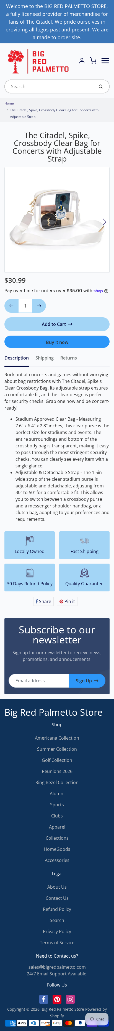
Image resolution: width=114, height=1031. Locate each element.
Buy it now (57, 342)
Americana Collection (57, 738)
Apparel (57, 827)
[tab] (19, 359)
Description (16, 358)
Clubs (57, 816)
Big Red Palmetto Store (53, 712)
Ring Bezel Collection (57, 782)
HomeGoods (57, 849)
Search (57, 920)
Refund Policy (57, 909)
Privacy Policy (57, 931)
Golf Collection (57, 760)
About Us (57, 887)
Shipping (44, 358)
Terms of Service (57, 943)
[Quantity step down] (11, 306)
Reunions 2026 (57, 771)
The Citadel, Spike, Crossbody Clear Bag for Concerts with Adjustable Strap (54, 113)
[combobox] (48, 86)
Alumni (57, 793)
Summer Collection (57, 749)
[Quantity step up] (39, 306)
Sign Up (84, 681)
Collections (57, 838)
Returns (68, 358)
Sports (57, 805)
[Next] (105, 222)
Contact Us (57, 898)
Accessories (57, 860)
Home (9, 103)
